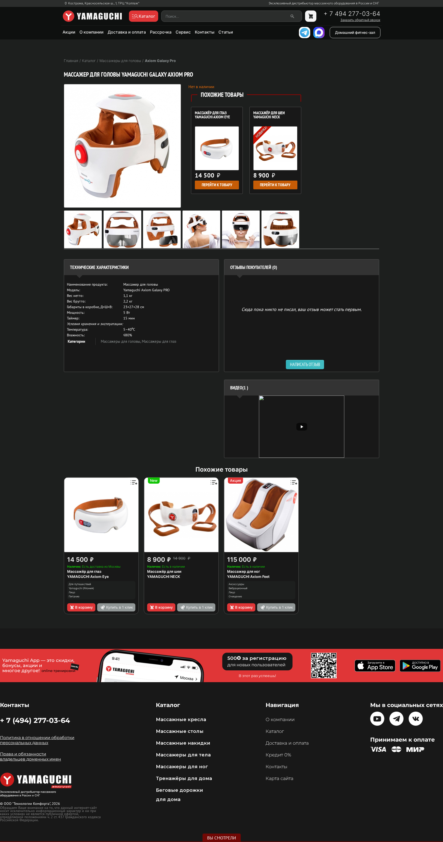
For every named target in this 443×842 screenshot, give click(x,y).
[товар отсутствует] (310, 16)
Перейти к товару (217, 185)
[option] (301, 427)
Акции (69, 32)
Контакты (204, 32)
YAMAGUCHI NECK (163, 576)
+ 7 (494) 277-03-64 (35, 720)
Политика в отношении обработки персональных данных (37, 740)
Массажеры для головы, (121, 341)
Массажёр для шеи (164, 571)
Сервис (183, 32)
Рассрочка (161, 32)
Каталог (275, 731)
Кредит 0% (278, 755)
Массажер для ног (243, 571)
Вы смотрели (221, 838)
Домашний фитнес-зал (355, 32)
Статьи (225, 32)
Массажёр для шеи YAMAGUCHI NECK (269, 115)
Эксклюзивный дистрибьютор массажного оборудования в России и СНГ (324, 3)
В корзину (84, 607)
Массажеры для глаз (159, 341)
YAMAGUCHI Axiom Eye (88, 576)
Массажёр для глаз (84, 571)
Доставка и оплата (127, 32)
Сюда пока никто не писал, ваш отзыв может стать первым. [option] (301, 309)
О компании (91, 32)
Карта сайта (279, 778)
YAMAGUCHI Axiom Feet (248, 576)
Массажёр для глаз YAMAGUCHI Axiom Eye (212, 115)
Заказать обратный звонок (360, 20)
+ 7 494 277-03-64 (352, 14)
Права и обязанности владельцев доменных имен (30, 757)
